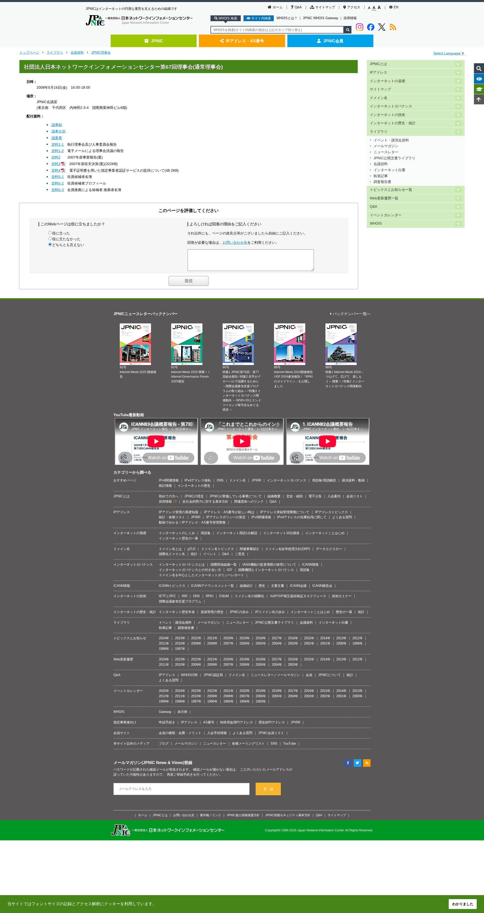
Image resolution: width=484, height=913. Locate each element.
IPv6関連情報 (169, 480)
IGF (229, 570)
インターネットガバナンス (391, 106)
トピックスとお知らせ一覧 (391, 190)
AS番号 (208, 722)
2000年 (341, 643)
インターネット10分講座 (281, 533)
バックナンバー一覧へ (352, 314)
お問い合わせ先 (235, 242)
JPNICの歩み (239, 612)
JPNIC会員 (333, 41)
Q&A (298, 7)
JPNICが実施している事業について (235, 496)
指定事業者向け (124, 722)
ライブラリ (55, 52)
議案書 (56, 138)
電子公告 (315, 496)
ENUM (224, 596)
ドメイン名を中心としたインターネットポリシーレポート (201, 575)
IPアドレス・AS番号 (245, 41)
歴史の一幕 (344, 612)
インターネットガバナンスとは (182, 564)
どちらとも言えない (68, 245)
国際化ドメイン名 (172, 554)
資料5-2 (57, 183)
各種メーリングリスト (248, 743)
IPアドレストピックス (331, 512)
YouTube (289, 743)
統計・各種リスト (172, 517)
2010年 (180, 643)
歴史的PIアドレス (272, 722)
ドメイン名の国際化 (249, 596)
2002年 (309, 643)
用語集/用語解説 (324, 480)
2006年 (244, 643)
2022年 (196, 638)
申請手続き (167, 722)
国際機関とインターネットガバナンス (266, 570)
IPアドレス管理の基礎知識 (178, 512)
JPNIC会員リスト (271, 733)
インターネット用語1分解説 (236, 533)
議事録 (56, 125)
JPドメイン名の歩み (270, 612)
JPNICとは (378, 64)
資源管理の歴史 (212, 612)
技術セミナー (342, 596)
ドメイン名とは (170, 549)
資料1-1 (57, 144)
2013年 (341, 638)
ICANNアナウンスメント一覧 (212, 586)
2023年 (180, 638)
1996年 (212, 701)
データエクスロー (329, 549)
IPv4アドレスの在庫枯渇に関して (301, 517)
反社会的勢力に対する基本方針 (205, 501)
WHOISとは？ (287, 18)
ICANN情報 (310, 564)
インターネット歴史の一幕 (178, 538)
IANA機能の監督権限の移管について (269, 564)
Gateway (165, 712)
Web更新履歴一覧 (384, 198)
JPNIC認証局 (213, 675)
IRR (184, 596)
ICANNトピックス (172, 586)
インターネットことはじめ (325, 533)
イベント (209, 554)
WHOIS (376, 223)
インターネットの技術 (387, 115)
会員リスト (354, 496)
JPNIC (157, 41)
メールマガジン (386, 146)
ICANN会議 (298, 586)
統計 (194, 554)
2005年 (261, 643)
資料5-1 (57, 177)
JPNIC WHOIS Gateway (320, 18)
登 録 (268, 789)
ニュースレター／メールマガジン (275, 675)
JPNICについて (329, 675)
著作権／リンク (210, 815)
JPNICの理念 (194, 496)
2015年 (309, 638)
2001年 (325, 643)
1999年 (357, 643)
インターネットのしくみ (177, 533)
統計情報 (165, 486)
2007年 (228, 643)
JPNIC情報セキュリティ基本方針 (287, 815)
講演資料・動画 (353, 480)
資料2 (55, 157)
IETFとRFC (167, 596)
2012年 (357, 638)
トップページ (29, 52)
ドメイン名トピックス (217, 549)
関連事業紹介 (249, 549)
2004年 (277, 643)
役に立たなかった (66, 239)
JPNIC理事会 (101, 52)
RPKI (210, 596)
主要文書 (277, 586)
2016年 (293, 638)
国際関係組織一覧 (223, 564)
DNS (220, 480)
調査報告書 (382, 182)
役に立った (61, 233)
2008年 (212, 643)
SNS (273, 743)
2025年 (164, 691)
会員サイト (121, 733)
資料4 (55, 170)
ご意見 (240, 554)
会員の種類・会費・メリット (180, 733)
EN (396, 7)
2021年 (212, 638)
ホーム (278, 7)
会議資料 (77, 52)
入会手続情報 (217, 733)
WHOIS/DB (189, 675)
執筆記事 (381, 176)
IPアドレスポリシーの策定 (226, 517)
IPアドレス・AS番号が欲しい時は (229, 512)
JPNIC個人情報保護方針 (243, 815)
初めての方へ (168, 496)
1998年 (164, 649)
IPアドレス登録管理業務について (284, 512)
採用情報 (350, 18)
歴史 (262, 586)
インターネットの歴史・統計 (393, 123)
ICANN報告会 (322, 586)
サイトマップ (325, 7)
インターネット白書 (389, 170)
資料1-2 (57, 151)
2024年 (164, 638)
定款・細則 (294, 496)
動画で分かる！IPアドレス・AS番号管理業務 (192, 522)
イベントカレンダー (386, 215)
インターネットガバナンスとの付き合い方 (190, 570)
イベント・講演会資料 (391, 140)
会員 (309, 675)
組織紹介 (246, 586)
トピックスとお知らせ (129, 638)
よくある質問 (342, 517)
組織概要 (274, 496)
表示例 (182, 712)
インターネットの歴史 (194, 486)
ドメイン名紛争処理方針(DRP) (287, 549)
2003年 (293, 643)
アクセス (353, 7)
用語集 (205, 533)
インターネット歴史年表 (177, 612)
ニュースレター (386, 152)
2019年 (244, 638)
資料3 (55, 164)
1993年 (261, 701)
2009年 (196, 643)
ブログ (164, 743)
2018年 (261, 638)
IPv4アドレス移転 (198, 480)
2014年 (325, 638)
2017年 (277, 638)
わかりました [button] (462, 904)
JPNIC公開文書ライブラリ (394, 158)
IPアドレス (378, 72)
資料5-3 (57, 190)
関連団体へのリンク (249, 501)
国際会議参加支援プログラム (180, 601)
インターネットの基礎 (387, 81)
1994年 (244, 701)
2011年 (164, 643)
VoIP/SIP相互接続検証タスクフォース (298, 596)
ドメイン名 (378, 98)
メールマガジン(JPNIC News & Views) (148, 762)
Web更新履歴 (123, 659)
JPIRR (256, 480)
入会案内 (334, 496)
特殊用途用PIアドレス (236, 722)
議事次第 (58, 131)
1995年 (228, 701)
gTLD (191, 549)
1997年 (180, 649)
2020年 (228, 638)
